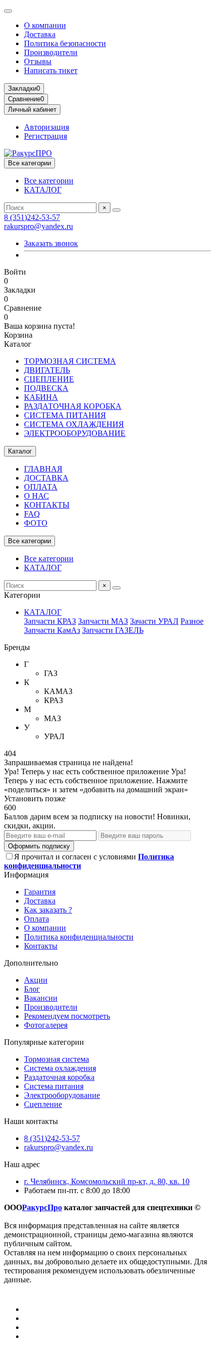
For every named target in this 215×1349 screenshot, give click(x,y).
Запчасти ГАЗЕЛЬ (113, 630)
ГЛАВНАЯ (43, 469)
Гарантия (40, 891)
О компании (45, 25)
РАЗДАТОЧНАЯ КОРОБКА (73, 406)
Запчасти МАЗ (103, 621)
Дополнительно (31, 963)
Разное (192, 621)
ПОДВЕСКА (46, 388)
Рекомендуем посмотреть (67, 1016)
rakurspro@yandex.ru (38, 226)
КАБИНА (41, 397)
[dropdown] (8, 11)
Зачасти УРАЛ (154, 621)
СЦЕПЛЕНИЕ (49, 379)
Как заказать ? (48, 910)
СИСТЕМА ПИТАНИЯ (65, 415)
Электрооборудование (62, 1095)
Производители (51, 52)
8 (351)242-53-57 (32, 217)
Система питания (54, 1086)
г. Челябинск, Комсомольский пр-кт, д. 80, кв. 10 (107, 1181)
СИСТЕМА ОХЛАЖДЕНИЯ (74, 424)
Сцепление (43, 1104)
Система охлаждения (60, 1068)
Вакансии (41, 998)
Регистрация (45, 136)
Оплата (36, 919)
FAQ (32, 514)
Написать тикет (51, 70)
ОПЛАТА (41, 487)
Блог (32, 989)
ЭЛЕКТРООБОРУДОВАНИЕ (75, 433)
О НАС (36, 496)
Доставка (40, 34)
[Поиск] (116, 209)
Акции (36, 980)
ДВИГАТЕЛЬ (47, 370)
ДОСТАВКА (46, 478)
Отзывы (38, 61)
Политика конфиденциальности (79, 937)
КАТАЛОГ (43, 189)
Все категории (49, 180)
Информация (26, 874)
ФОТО (36, 523)
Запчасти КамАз (52, 630)
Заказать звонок (51, 243)
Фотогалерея (46, 1025)
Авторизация (46, 127)
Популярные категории (44, 1042)
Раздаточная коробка (59, 1077)
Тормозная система (56, 1059)
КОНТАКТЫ (47, 505)
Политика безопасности (65, 43)
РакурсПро (42, 1207)
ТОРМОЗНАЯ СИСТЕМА (70, 361)
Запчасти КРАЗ (50, 621)
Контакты (41, 946)
